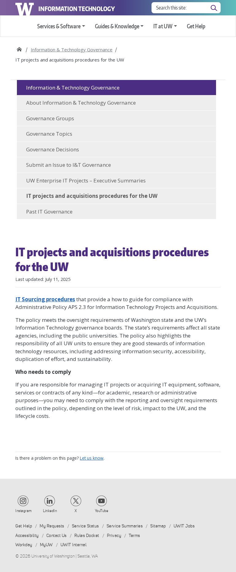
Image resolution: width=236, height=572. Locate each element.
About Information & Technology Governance (81, 102)
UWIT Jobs (184, 526)
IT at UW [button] (162, 26)
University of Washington (24, 7)
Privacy (114, 535)
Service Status (85, 526)
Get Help (196, 26)
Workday (23, 544)
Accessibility (27, 535)
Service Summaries (125, 526)
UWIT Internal (74, 544)
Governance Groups (50, 118)
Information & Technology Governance (71, 49)
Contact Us (56, 535)
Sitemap (158, 526)
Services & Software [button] (59, 26)
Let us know (92, 458)
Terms (134, 535)
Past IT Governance (49, 211)
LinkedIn (50, 511)
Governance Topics (49, 133)
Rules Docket (86, 535)
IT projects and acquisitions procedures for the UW (91, 195)
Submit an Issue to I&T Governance (68, 164)
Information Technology (76, 9)
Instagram (23, 511)
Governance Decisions (52, 149)
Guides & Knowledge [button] (117, 26)
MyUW (46, 544)
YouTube (101, 511)
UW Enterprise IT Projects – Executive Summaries (86, 180)
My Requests (52, 526)
